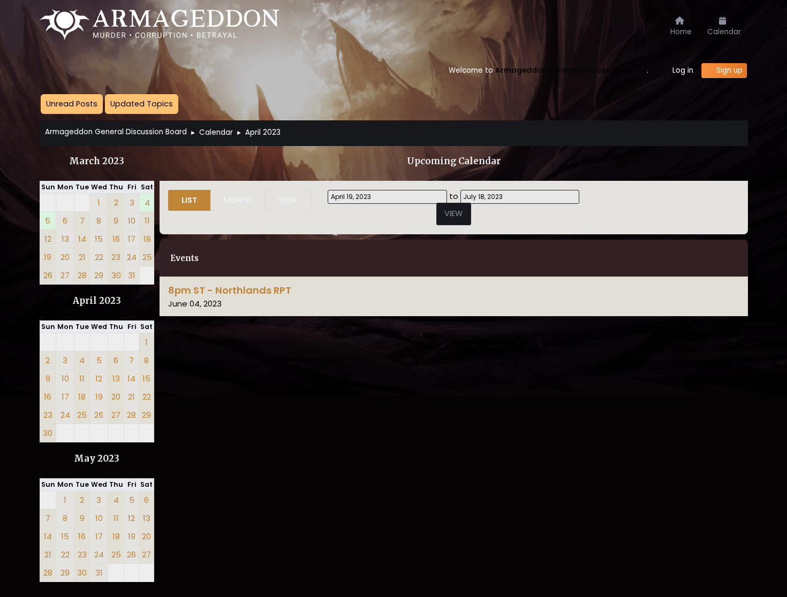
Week (288, 200)
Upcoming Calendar (454, 161)
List (189, 200)
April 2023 (97, 301)
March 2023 (96, 161)
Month (238, 200)
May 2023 (96, 458)
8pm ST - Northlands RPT (229, 290)
